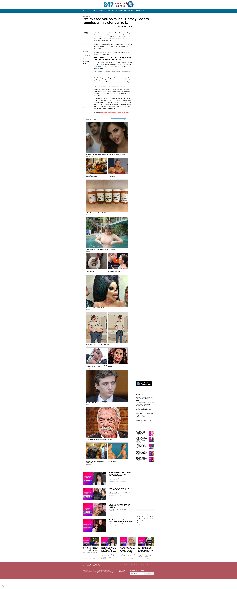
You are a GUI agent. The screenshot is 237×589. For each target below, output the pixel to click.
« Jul (137, 527)
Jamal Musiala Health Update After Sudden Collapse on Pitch (141, 432)
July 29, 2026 (138, 449)
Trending (140, 544)
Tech (125, 10)
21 (147, 518)
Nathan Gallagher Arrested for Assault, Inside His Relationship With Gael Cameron (144, 420)
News (97, 10)
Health (112, 10)
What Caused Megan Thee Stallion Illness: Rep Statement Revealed (141, 458)
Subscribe (149, 573)
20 (145, 518)
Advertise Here (134, 565)
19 (142, 518)
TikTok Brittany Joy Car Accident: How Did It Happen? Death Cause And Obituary (87, 115)
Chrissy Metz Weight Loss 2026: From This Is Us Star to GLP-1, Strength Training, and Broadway (141, 439)
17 (137, 518)
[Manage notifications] (3, 586)
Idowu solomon (111, 495)
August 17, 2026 (138, 434)
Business (121, 10)
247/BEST (128, 10)
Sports (108, 10)
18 (139, 518)
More (132, 10)
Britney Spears (86, 47)
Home (94, 10)
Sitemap (139, 565)
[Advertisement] (145, 484)
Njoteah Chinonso (123, 558)
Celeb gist (86, 16)
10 (137, 516)
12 (142, 516)
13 (144, 516)
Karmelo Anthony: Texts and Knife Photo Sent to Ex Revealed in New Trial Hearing (145, 409)
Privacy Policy (137, 564)
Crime (117, 10)
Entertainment (102, 10)
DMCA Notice (130, 564)
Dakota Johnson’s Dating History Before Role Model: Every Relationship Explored (145, 404)
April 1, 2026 (138, 460)
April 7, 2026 (138, 454)
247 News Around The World (86, 41)
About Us (142, 564)
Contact (147, 564)
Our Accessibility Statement (124, 565)
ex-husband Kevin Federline (101, 66)
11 (139, 516)
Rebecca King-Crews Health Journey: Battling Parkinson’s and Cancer (141, 452)
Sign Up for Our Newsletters (137, 571)
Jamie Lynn (85, 51)
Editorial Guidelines (139, 10)
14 (147, 516)
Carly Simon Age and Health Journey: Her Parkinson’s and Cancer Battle (141, 446)
